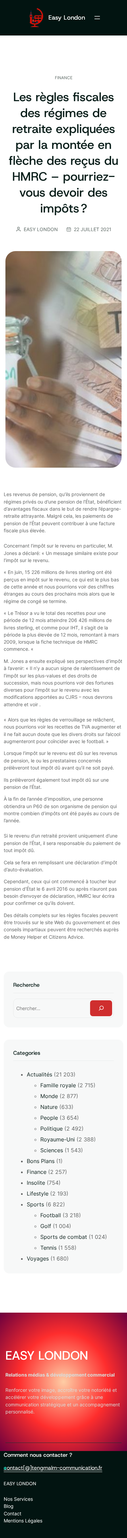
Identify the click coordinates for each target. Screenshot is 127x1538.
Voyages (38, 1258)
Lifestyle (37, 1193)
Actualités (39, 1074)
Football (50, 1215)
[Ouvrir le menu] (97, 18)
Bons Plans (41, 1161)
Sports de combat (63, 1236)
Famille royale (58, 1085)
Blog (9, 1506)
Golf (45, 1226)
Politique (51, 1128)
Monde (49, 1096)
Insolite (36, 1182)
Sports (35, 1204)
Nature (49, 1107)
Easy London (66, 17)
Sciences (51, 1150)
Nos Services (18, 1499)
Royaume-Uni (57, 1139)
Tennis (48, 1247)
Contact (12, 1513)
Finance (63, 77)
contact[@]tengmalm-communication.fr (53, 1467)
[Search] (101, 1008)
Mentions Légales (23, 1520)
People (49, 1117)
